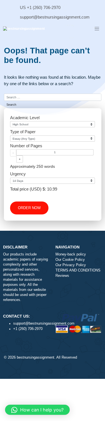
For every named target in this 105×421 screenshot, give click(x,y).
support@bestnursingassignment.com (55, 17)
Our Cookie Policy (70, 260)
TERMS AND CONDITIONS (78, 270)
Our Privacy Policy (70, 265)
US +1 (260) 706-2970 (40, 7)
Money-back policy (70, 254)
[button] (37, 410)
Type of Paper (23, 131)
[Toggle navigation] (97, 29)
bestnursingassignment (35, 357)
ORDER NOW (29, 208)
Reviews (62, 276)
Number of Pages (26, 145)
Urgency (18, 173)
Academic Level (24, 117)
